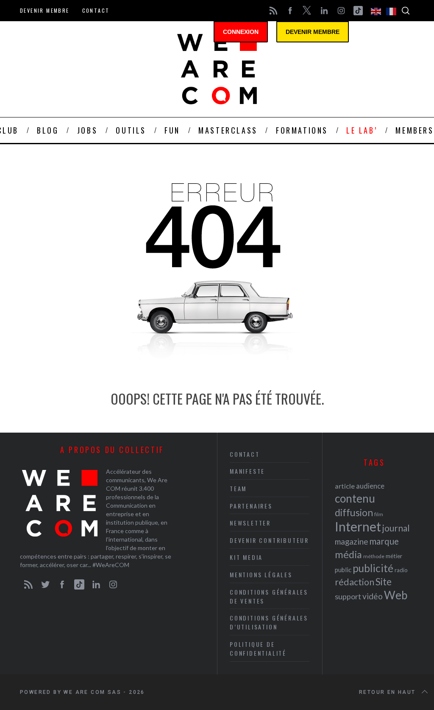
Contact (96, 10)
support (348, 596)
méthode (373, 556)
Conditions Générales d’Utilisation (269, 622)
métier (394, 555)
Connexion (241, 31)
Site (384, 581)
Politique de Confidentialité (258, 648)
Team (238, 488)
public (343, 569)
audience (370, 485)
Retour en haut (387, 692)
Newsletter (250, 522)
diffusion (354, 512)
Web (395, 595)
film (378, 514)
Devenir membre (45, 10)
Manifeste (247, 471)
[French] (391, 10)
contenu (355, 498)
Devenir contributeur (269, 540)
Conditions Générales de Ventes (269, 596)
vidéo (372, 596)
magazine (351, 541)
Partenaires (251, 505)
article (345, 486)
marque (384, 541)
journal (396, 528)
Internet (358, 526)
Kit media (246, 557)
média (348, 554)
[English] (376, 10)
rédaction (354, 581)
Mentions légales (261, 574)
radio (401, 570)
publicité (373, 568)
